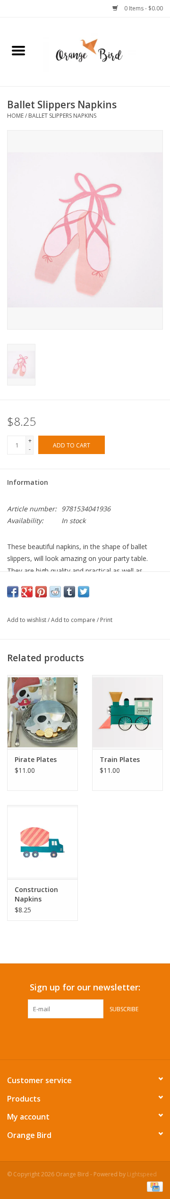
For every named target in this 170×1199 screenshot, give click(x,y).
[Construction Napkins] (42, 842)
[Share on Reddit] (55, 591)
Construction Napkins (36, 894)
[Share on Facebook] (12, 591)
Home (15, 116)
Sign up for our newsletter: (85, 987)
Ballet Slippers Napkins (62, 116)
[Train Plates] (127, 712)
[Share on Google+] (27, 591)
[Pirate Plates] (42, 712)
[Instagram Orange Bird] (93, 1037)
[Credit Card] (153, 1186)
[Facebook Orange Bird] (76, 1037)
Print (106, 620)
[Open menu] (18, 50)
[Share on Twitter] (83, 591)
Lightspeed (142, 1174)
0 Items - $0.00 (143, 8)
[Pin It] (41, 591)
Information (27, 482)
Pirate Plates (36, 759)
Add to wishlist (27, 620)
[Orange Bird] (103, 50)
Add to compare (74, 620)
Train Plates (120, 759)
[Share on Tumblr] (69, 591)
